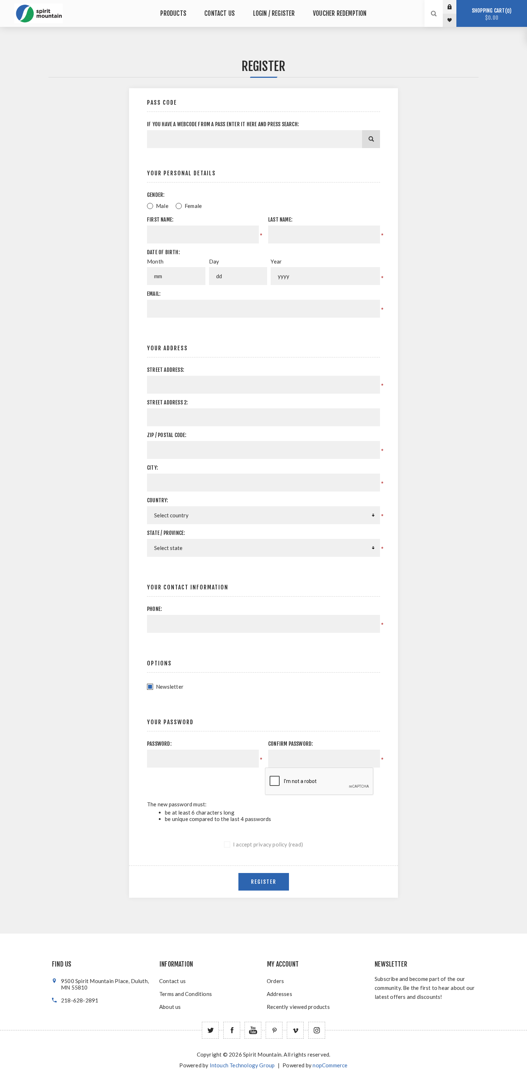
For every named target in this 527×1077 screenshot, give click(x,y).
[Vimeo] (295, 1030)
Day (214, 261)
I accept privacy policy (260, 844)
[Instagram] (316, 1030)
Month (155, 261)
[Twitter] (210, 1030)
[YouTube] (252, 1030)
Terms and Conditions (185, 994)
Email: (154, 293)
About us (170, 1007)
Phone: (154, 609)
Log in (455, 7)
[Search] (371, 139)
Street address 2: (167, 402)
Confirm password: (290, 743)
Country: (157, 500)
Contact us (172, 981)
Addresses (279, 994)
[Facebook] (231, 1030)
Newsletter (170, 686)
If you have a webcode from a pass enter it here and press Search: (223, 124)
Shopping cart (490, 14)
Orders (275, 981)
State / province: (166, 533)
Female (193, 206)
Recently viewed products (298, 1007)
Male (162, 206)
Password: (159, 743)
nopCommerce (330, 1065)
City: (152, 467)
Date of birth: (163, 252)
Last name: (280, 219)
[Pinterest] (274, 1030)
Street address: (165, 369)
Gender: (156, 194)
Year (276, 261)
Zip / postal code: (167, 435)
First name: (160, 219)
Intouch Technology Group (242, 1065)
